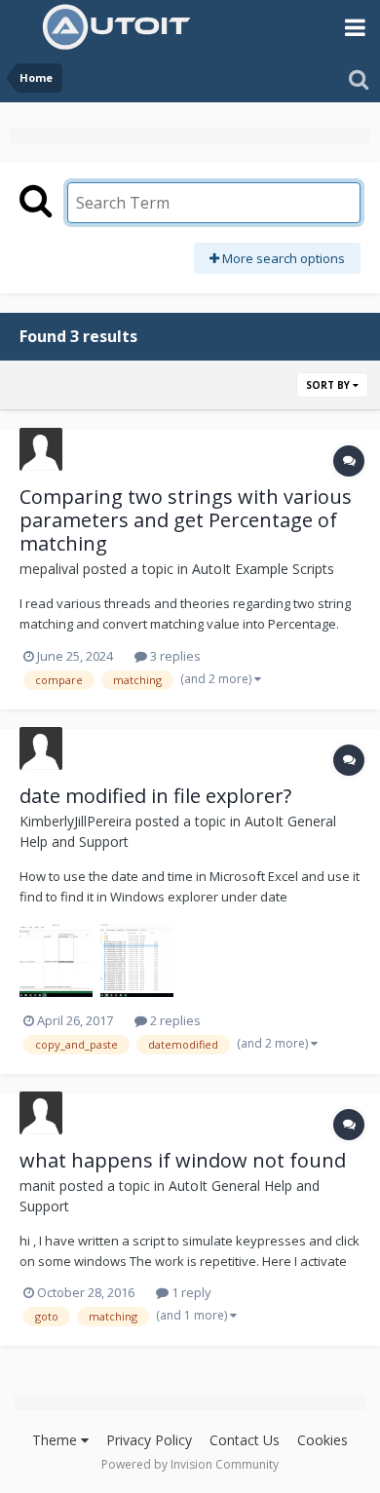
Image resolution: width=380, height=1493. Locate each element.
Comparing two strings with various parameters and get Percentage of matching (185, 519)
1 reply (190, 1292)
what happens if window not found (182, 1160)
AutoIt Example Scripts (263, 568)
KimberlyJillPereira (75, 821)
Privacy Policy (149, 1440)
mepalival (49, 568)
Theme (56, 1440)
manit (37, 1185)
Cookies (322, 1440)
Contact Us (244, 1440)
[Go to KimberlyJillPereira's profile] (40, 748)
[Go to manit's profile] (40, 1112)
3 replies (174, 656)
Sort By (329, 385)
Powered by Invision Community (190, 1464)
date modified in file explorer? (155, 796)
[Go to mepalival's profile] (40, 449)
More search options (282, 258)
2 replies (174, 1020)
